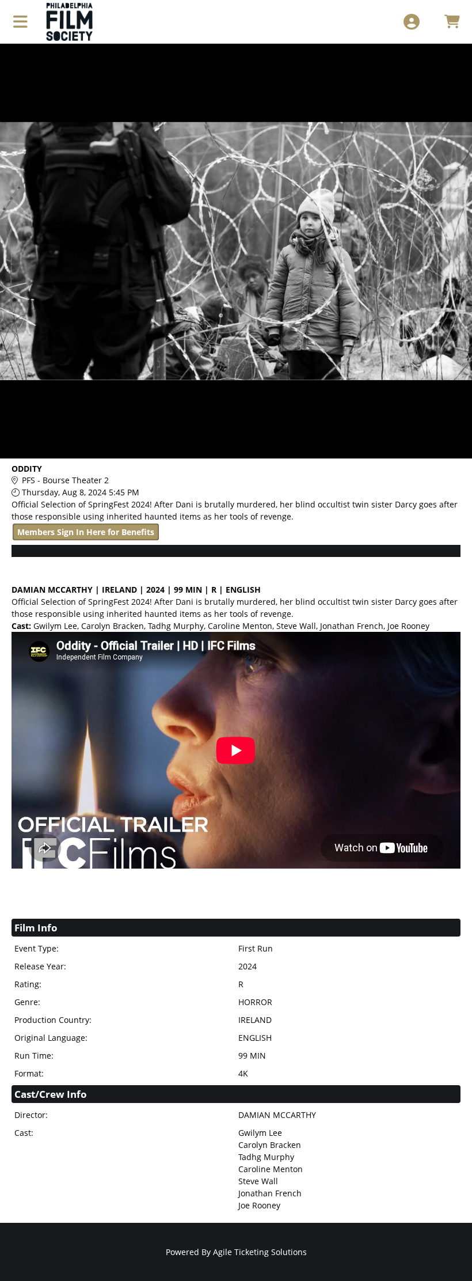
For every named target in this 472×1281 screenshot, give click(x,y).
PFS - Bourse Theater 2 (65, 480)
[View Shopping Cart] (451, 21)
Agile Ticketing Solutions (260, 1251)
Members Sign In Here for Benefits (85, 531)
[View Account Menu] (411, 21)
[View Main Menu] (20, 21)
